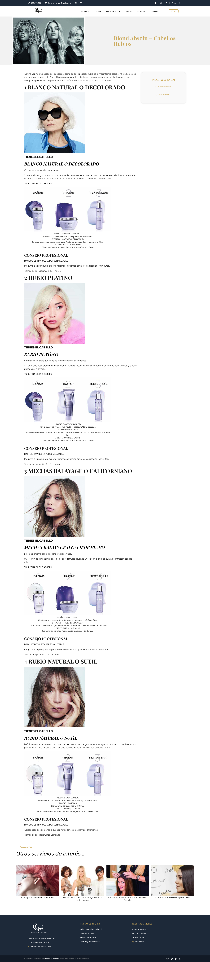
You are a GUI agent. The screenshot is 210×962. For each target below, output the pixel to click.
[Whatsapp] (180, 959)
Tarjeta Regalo (114, 11)
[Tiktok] (176, 959)
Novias (98, 11)
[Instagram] (172, 959)
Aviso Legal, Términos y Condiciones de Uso (74, 958)
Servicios (86, 11)
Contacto (155, 11)
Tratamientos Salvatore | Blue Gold (172, 897)
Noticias (141, 11)
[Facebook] (167, 959)
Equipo (129, 11)
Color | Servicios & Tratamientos (37, 897)
